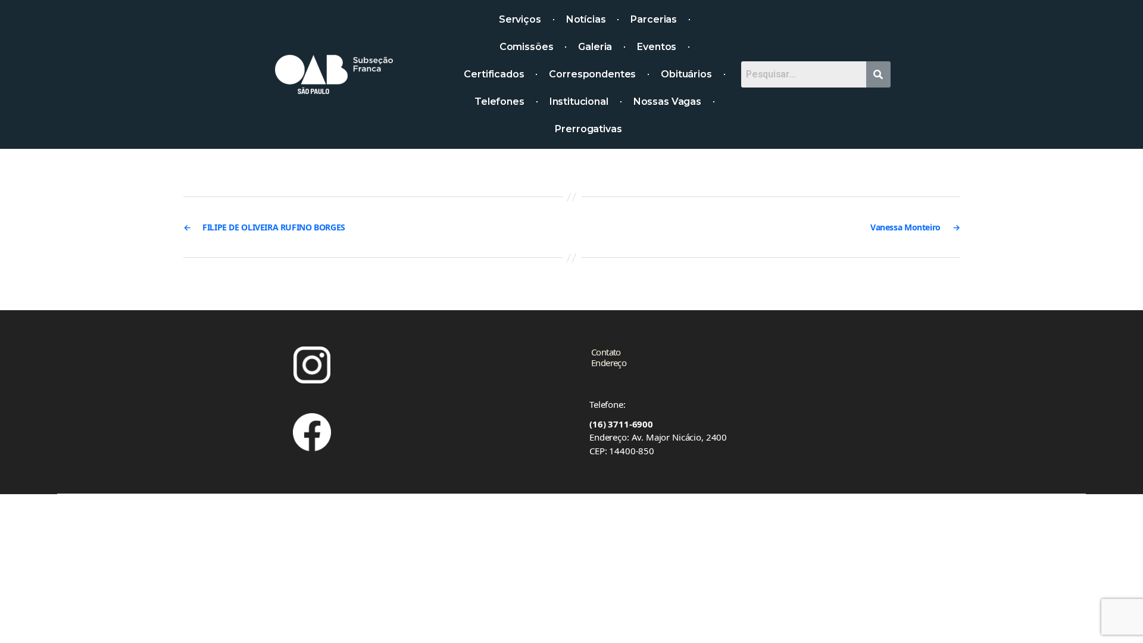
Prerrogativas (588, 129)
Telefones (499, 101)
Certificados (494, 74)
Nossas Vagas (667, 101)
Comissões (526, 46)
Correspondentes (592, 74)
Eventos (656, 46)
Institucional (578, 101)
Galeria (595, 46)
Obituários (686, 74)
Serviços (520, 19)
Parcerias (653, 19)
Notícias (586, 19)
